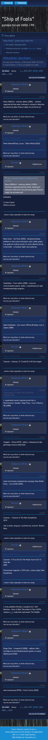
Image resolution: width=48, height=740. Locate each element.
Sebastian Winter (19, 84)
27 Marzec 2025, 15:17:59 (11, 356)
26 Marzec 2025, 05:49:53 (11, 96)
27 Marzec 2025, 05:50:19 (11, 278)
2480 (3, 74)
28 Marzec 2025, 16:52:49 (11, 512)
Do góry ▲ (33, 729)
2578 (10, 74)
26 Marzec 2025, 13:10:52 (11, 172)
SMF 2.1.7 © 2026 (18, 734)
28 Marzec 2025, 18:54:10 (11, 601)
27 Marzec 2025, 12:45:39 (11, 320)
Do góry (5, 707)
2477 (30, 71)
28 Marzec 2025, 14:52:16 (11, 476)
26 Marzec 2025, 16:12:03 (11, 233)
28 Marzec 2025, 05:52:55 (11, 437)
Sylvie (39, 49)
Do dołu (5, 71)
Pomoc (13, 729)
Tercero (15, 162)
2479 (41, 71)
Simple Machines (30, 734)
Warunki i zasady (22, 729)
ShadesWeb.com (30, 737)
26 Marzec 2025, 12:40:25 (11, 138)
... (22, 71)
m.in (11, 612)
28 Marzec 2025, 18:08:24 (11, 554)
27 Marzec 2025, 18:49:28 (11, 390)
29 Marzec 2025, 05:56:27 (11, 643)
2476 (25, 71)
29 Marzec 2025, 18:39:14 (11, 685)
